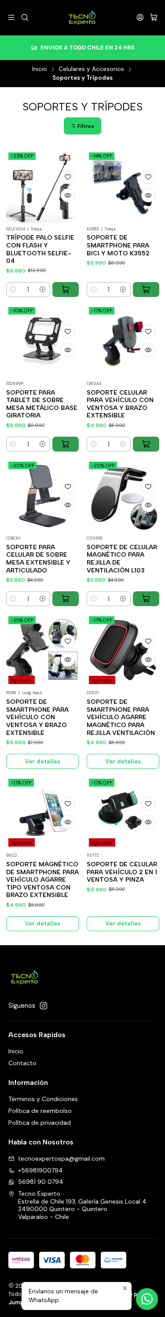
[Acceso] (140, 17)
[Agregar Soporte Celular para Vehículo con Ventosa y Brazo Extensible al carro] (146, 444)
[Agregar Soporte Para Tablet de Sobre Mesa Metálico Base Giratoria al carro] (65, 444)
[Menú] (11, 17)
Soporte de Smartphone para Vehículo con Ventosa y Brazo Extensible (37, 717)
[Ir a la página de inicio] (82, 17)
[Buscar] (24, 17)
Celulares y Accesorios (91, 69)
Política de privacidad (39, 1122)
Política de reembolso (40, 1111)
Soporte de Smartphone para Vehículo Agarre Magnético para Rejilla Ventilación (121, 717)
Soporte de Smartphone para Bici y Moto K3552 (118, 245)
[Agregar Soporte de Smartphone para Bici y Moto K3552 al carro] (146, 289)
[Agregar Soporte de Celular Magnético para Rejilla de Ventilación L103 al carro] (146, 598)
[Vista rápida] (68, 195)
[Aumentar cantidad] (43, 289)
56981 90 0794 (40, 1182)
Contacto (22, 1063)
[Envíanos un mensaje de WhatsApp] (147, 1299)
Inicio (39, 69)
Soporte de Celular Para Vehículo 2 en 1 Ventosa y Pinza (122, 872)
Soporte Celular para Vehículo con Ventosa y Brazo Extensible (120, 404)
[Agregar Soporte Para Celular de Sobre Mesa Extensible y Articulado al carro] (65, 598)
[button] (82, 125)
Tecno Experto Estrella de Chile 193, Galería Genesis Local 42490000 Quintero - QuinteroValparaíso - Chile (82, 1205)
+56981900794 (40, 1170)
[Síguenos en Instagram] (43, 1005)
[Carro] (154, 17)
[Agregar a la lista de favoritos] (68, 177)
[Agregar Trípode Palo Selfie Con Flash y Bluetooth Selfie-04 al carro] (65, 289)
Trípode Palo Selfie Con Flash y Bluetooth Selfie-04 (40, 249)
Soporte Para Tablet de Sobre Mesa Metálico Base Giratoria (41, 404)
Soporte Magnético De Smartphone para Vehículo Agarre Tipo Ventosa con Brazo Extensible (42, 880)
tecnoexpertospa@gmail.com (61, 1158)
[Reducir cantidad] (13, 289)
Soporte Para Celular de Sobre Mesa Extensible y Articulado (38, 559)
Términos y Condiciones (43, 1099)
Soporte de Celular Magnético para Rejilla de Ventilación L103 (122, 559)
